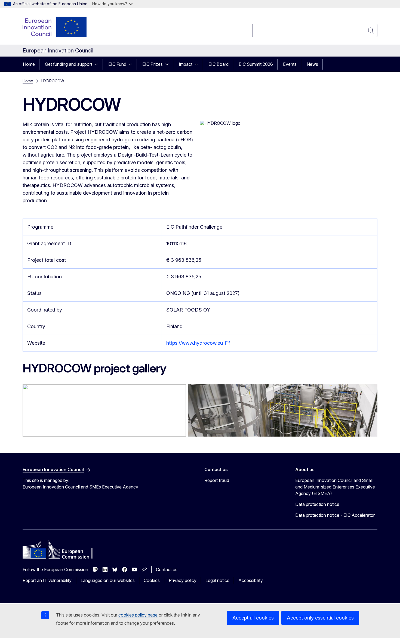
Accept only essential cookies (320, 618)
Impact (185, 64)
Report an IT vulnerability (47, 580)
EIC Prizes (152, 64)
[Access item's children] (98, 64)
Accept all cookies (253, 618)
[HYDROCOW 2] (104, 410)
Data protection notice (317, 504)
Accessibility (250, 580)
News (312, 64)
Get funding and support (68, 64)
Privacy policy (182, 580)
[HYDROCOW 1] (282, 410)
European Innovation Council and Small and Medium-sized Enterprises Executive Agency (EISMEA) (335, 487)
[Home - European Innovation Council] (55, 27)
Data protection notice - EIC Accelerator (335, 515)
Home (29, 64)
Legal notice (217, 580)
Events (290, 64)
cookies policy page (138, 615)
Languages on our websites (108, 580)
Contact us (166, 569)
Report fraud (216, 480)
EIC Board (218, 64)
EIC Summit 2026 (256, 64)
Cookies (152, 580)
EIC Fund (117, 64)
